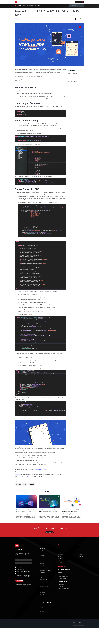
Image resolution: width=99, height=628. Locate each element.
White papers (80, 554)
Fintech (24, 484)
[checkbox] (15, 567)
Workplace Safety (61, 552)
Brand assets (80, 556)
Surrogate (42, 581)
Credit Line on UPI (43, 579)
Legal (59, 574)
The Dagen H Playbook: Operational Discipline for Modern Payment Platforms (24, 512)
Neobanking (42, 596)
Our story (60, 550)
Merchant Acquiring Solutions (45, 559)
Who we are (60, 548)
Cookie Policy (60, 586)
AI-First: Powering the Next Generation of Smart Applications (48, 512)
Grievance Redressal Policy (63, 588)
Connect (41, 599)
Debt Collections (43, 574)
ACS (40, 609)
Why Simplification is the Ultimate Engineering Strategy (69, 512)
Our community (61, 554)
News (79, 550)
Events (59, 560)
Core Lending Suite (43, 565)
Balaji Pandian (41, 75)
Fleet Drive (42, 555)
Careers (59, 556)
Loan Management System (45, 570)
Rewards (41, 614)
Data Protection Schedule (63, 576)
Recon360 (42, 604)
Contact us (60, 558)
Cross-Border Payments (44, 553)
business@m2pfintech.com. (39, 469)
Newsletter (80, 552)
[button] (41, 2)
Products (17, 565)
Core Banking (42, 592)
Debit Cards (42, 594)
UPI (40, 557)
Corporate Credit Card (44, 586)
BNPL (41, 577)
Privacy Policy (61, 584)
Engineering (31, 484)
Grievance (60, 572)
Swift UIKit (18, 484)
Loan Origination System (44, 568)
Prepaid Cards (42, 550)
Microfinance (42, 572)
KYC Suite (41, 607)
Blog (78, 548)
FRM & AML (42, 611)
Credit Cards (42, 584)
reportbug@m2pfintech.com (78, 625)
